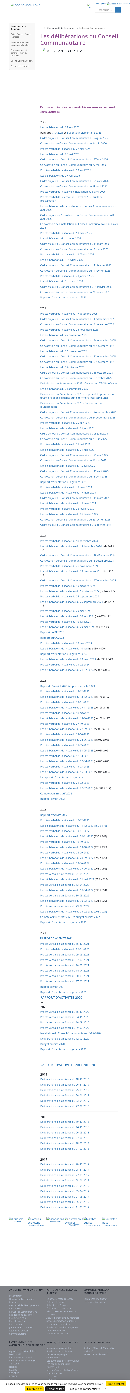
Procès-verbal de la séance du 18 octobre (65, 713)
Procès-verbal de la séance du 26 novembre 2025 (69, 329)
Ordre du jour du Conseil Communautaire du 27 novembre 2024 (78, 580)
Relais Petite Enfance (57, 1305)
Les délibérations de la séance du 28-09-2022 (66, 858)
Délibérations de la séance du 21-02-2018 (64, 1148)
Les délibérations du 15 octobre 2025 (62, 367)
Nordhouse (99, 1262)
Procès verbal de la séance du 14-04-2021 (64, 970)
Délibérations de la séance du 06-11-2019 (64, 1084)
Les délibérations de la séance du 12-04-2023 (66, 761)
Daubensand (73, 1261)
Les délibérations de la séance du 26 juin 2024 (67, 616)
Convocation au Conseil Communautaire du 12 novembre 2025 (77, 362)
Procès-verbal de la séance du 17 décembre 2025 (69, 313)
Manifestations (54, 1373)
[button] (31, 28)
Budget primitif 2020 (52, 1044)
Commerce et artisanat (95, 1298)
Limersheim (99, 1256)
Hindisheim (87, 1259)
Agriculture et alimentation (22, 1351)
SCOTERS (14, 1373)
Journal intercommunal (20, 1327)
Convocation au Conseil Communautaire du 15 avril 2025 (73, 476)
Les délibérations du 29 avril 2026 (60, 175)
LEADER (13, 1376)
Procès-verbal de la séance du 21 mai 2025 (65, 444)
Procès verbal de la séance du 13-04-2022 (64, 884)
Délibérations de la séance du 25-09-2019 (64, 1090)
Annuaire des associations (59, 1348)
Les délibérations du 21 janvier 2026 (61, 281)
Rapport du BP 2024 (52, 632)
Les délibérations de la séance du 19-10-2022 (66, 847)
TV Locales (52, 1376)
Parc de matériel (17, 1321)
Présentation (15, 1295)
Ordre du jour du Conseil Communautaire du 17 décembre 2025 (77, 319)
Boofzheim (73, 1258)
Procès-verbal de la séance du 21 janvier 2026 (67, 276)
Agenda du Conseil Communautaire (18, 1332)
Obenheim (100, 1266)
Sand (118, 1256)
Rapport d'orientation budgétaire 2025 (63, 482)
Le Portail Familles (55, 1330)
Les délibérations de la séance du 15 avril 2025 (67, 466)
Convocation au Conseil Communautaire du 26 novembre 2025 (77, 346)
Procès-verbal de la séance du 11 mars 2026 (66, 233)
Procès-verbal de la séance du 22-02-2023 (64, 782)
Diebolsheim (73, 1265)
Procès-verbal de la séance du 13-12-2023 (64, 691)
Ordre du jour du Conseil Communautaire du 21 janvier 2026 (76, 287)
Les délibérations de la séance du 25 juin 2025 (67, 428)
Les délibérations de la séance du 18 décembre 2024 (72, 546)
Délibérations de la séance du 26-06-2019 (64, 1095)
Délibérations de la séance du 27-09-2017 (64, 1175)
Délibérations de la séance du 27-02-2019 (64, 1106)
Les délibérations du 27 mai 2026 (59, 154)
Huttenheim (86, 1266)
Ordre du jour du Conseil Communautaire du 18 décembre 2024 (77, 555)
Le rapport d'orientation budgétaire (61, 777)
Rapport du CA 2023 (52, 637)
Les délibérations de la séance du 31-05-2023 (67, 750)
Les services (15, 1308)
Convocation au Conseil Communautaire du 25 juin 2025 (73, 439)
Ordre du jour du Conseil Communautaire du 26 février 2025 (76, 525)
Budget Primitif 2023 (52, 798)
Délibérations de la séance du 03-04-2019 (64, 1101)
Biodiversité (15, 1354)
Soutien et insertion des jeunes (62, 1327)
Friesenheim (73, 1272)
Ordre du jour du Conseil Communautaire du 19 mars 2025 (75, 498)
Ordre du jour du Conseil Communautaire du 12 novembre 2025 (78, 356)
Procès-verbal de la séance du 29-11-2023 (64, 702)
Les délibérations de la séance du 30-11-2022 (66, 836)
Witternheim (114, 1272)
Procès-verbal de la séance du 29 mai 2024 (65, 611)
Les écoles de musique (58, 1363)
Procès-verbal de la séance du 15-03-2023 (64, 766)
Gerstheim (87, 1252)
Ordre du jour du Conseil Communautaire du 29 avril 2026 (74, 181)
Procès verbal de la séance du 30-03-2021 (64, 976)
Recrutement (16, 1324)
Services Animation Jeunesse (61, 1320)
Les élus (13, 1302)
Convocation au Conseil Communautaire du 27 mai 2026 (73, 165)
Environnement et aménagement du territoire (19, 53)
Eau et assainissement (20, 1357)
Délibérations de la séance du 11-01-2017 (64, 1207)
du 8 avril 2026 (80, 197)
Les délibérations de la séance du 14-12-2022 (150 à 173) (73, 825)
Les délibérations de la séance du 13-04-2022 (66, 890)
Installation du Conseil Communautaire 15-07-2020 (70, 1033)
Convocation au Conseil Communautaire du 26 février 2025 (75, 519)
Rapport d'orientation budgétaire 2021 (63, 992)
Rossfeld (116, 1252)
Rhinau (102, 1272)
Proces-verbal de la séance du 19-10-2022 (64, 841)
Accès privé (100, 3)
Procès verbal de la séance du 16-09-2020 (64, 1022)
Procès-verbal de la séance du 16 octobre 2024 (67, 586)
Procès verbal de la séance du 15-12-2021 (64, 943)
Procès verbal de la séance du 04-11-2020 (64, 1017)
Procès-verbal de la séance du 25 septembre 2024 (70, 596)
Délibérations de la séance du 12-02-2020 (64, 1038)
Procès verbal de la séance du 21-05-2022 (64, 874)
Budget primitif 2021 (52, 986)
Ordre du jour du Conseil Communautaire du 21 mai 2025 (74, 455)
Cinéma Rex (52, 1366)
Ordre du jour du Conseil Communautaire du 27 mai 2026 (74, 159)
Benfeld (75, 1251)
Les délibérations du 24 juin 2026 (59, 127)
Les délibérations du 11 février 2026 (61, 260)
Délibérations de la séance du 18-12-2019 (64, 1079)
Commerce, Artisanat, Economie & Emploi (21, 43)
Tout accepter (115, 1384)
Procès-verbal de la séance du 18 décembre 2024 (69, 541)
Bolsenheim (73, 1255)
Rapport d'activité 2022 (54, 815)
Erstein (75, 1268)
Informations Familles (57, 1333)
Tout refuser (34, 1389)
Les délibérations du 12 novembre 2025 (63, 351)
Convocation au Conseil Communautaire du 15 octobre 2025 (76, 378)
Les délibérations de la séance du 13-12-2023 (67, 696)
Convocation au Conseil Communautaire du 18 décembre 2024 (77, 560)
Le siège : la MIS (17, 1317)
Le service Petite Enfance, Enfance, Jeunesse (59, 1300)
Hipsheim (87, 1262)
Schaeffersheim (113, 1259)
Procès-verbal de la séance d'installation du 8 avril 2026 (73, 191)
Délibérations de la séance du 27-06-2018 (64, 1138)
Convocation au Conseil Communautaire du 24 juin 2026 (73, 143)
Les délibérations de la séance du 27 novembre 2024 (71, 571)
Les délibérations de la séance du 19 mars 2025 (68, 492)
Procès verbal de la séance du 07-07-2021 (64, 960)
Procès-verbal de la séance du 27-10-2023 (64, 723)
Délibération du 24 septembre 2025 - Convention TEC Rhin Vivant (79, 383)
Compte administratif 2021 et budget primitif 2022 (70, 917)
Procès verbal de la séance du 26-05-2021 (64, 965)
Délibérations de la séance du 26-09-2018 (64, 1132)
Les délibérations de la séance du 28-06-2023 (66, 739)
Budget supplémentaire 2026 (84, 132)
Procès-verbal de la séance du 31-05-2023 (64, 745)
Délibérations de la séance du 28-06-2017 (64, 1180)
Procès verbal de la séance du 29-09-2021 (64, 954)
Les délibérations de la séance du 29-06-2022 (66, 868)
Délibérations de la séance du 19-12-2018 (64, 1121)
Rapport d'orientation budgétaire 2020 (63, 1049)
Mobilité (13, 1369)
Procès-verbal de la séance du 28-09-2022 (64, 852)
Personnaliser (55, 1389)
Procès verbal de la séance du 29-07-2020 (64, 1028)
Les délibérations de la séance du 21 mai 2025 (67, 449)
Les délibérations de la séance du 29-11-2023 (67, 707)
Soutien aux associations (59, 1351)
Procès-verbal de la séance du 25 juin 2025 (65, 423)
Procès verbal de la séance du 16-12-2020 (64, 1012)
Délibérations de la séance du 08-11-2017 (64, 1169)
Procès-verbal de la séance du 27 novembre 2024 (69, 566)
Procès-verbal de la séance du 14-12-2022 (64, 820)
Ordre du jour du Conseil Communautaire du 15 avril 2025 (74, 471)
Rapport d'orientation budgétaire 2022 (63, 922)
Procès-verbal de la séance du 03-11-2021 (64, 949)
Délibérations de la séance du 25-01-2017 (64, 1202)
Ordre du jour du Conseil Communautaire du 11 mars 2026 (75, 244)
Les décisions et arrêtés (21, 1314)
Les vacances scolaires (58, 1324)
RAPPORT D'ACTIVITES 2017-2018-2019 (69, 1065)
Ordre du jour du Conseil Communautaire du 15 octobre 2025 (77, 372)
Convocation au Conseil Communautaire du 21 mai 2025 (73, 460)
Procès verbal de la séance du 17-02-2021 (64, 981)
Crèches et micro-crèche (59, 1308)
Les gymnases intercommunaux (62, 1360)
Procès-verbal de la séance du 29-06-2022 (64, 863)
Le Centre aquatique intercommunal (56, 1356)
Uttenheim (115, 1266)
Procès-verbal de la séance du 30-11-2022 (64, 831)
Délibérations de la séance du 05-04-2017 (64, 1191)
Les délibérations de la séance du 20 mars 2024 (68, 659)
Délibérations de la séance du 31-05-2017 (64, 1186)
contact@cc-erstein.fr (20, 1264)
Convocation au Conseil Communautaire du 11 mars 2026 (74, 249)
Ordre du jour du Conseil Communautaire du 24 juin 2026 (74, 138)
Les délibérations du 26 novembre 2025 (63, 335)
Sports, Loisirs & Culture (22, 60)
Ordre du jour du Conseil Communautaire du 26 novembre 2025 (78, 340)
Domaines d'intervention (21, 1299)
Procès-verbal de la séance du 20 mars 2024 (66, 643)
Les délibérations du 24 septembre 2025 (64, 389)
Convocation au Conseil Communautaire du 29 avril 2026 (73, 186)
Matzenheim (99, 1259)
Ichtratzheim (86, 1269)
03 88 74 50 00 (21, 1261)
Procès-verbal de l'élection (56, 197)
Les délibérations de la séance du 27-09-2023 (66, 729)
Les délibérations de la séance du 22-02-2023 (66, 788)
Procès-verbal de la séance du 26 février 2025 (67, 508)
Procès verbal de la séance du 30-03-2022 (64, 895)
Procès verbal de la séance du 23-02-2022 (64, 906)
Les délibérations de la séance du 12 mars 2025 (68, 503)
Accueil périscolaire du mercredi (62, 1317)
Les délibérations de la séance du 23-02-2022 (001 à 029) (73, 911)
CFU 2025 (57, 132)
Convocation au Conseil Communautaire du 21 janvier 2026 (75, 292)
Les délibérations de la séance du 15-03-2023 (66, 772)
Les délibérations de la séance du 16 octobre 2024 (70, 591)
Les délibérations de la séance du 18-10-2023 (66, 718)
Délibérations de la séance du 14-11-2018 (64, 1127)
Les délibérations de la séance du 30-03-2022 (66, 900)
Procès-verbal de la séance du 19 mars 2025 (66, 487)
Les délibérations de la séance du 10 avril (64, 648)
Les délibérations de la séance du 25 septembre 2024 (72, 602)
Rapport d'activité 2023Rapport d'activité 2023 (67, 686)
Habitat (13, 1366)
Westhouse (115, 1269)
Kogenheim (99, 1252)
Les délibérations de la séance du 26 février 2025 (69, 514)
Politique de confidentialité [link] (84, 1389)
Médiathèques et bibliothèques (62, 1370)
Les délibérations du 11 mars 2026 (60, 238)
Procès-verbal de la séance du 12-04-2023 (64, 756)
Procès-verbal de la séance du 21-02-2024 (64, 664)
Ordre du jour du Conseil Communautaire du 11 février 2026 (75, 265)
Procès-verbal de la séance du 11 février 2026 (67, 254)
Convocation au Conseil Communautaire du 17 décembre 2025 (77, 324)
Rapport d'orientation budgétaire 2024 (63, 654)
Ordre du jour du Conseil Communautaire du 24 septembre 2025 (78, 412)
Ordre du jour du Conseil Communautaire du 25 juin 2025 (74, 433)
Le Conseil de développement (24, 1305)
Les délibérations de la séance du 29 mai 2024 (67, 627)
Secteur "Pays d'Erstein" (96, 1354)
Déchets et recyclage (20, 66)
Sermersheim (114, 1262)
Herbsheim (87, 1256)
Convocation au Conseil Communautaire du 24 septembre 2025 (78, 417)
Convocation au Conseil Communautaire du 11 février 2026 (75, 270)
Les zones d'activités (94, 1302)
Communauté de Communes (18, 27)
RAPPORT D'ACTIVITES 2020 (61, 997)
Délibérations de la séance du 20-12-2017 (64, 1164)
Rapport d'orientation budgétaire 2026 (63, 297)
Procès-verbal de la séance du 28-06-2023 (64, 734)
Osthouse (100, 1269)
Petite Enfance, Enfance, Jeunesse (21, 35)
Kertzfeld (87, 1272)
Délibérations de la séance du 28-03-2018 (64, 1143)
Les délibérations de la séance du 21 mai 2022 (67, 879)
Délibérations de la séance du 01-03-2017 (64, 1196)
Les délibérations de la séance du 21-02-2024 (67, 670)
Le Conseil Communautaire (23, 1311)
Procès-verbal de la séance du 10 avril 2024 (66, 621)
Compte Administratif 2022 (56, 793)
